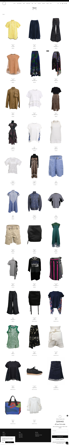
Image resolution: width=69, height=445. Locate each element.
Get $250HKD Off (60, 436)
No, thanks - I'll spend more (60, 439)
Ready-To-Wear (28, 3)
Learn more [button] (3, 440)
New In (14, 3)
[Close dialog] (67, 415)
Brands (24, 3)
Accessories (39, 3)
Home (33, 9)
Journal (50, 3)
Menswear (43, 3)
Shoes (35, 3)
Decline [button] (3, 442)
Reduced (48, 3)
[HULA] (4, 3)
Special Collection (19, 3)
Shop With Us (21, 437)
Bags (32, 3)
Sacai (13, 45)
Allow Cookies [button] (10, 442)
